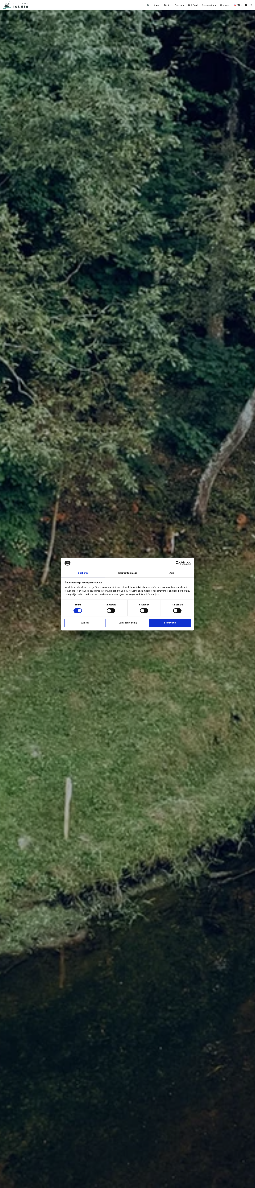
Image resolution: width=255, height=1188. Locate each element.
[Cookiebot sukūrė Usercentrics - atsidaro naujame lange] (178, 563)
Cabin (167, 5)
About (156, 5)
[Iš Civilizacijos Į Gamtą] (15, 5)
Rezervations (209, 5)
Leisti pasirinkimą (127, 622)
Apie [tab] (171, 573)
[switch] (111, 610)
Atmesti (85, 622)
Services (179, 5)
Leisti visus (170, 622)
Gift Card (193, 5)
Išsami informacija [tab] (127, 573)
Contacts (224, 5)
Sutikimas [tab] (83, 573)
